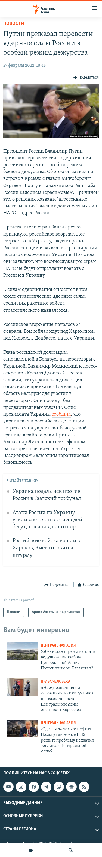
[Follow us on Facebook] (34, 787)
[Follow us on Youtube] (8, 787)
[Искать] (71, 850)
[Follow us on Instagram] (21, 787)
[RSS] (84, 787)
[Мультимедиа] (31, 850)
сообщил (61, 414)
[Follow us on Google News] (71, 787)
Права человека (55, 682)
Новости (13, 23)
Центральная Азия (58, 646)
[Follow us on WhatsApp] (59, 787)
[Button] (86, 77)
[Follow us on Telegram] (46, 787)
